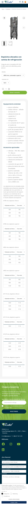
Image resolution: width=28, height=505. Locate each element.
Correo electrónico (6, 464)
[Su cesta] (22, 2)
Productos (8, 9)
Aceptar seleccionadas (14, 499)
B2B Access (5, 439)
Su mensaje (4, 473)
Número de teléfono (6, 469)
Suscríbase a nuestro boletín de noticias (13, 399)
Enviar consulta (15, 92)
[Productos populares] (20, 2)
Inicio (3, 9)
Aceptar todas (14, 502)
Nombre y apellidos (6, 460)
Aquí (11, 407)
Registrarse (14, 411)
